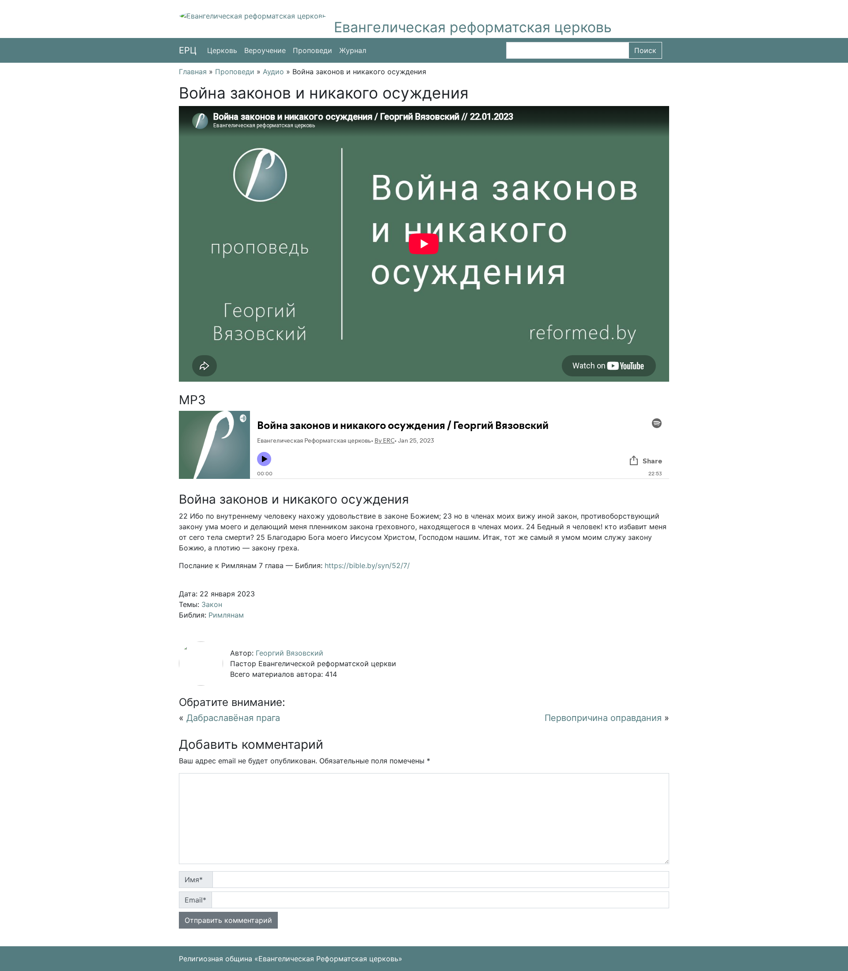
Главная (193, 71)
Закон (211, 604)
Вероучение (265, 50)
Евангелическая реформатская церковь (473, 27)
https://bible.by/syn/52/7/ (367, 565)
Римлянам (226, 615)
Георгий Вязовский (289, 653)
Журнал (352, 50)
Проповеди (312, 50)
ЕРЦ (188, 50)
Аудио (273, 71)
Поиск (645, 50)
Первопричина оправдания (603, 718)
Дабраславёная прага (233, 718)
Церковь (222, 50)
